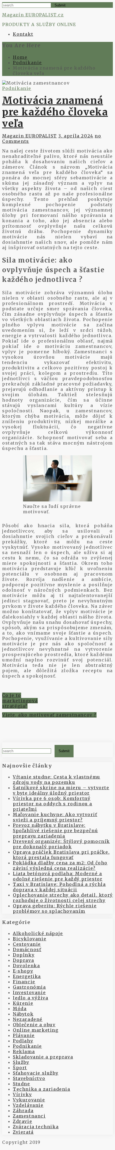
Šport (20, 1067)
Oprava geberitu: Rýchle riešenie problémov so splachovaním (55, 908)
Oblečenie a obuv (34, 1024)
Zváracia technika (36, 1126)
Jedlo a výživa (30, 997)
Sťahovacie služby (35, 1073)
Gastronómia (29, 987)
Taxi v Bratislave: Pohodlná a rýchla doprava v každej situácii (59, 887)
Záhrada (23, 1110)
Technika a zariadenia (41, 1089)
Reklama (24, 1051)
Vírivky (22, 1094)
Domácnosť (27, 949)
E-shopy (23, 971)
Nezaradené (28, 1019)
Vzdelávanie (28, 1105)
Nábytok (23, 1014)
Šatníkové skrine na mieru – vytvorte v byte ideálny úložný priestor (61, 790)
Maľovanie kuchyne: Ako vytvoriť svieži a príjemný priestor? (55, 817)
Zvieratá (23, 1132)
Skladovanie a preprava (43, 1057)
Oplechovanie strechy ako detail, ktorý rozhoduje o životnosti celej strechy (63, 897)
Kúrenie (23, 1003)
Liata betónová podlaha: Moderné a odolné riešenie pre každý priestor (57, 876)
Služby (21, 1062)
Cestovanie (27, 944)
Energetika (27, 976)
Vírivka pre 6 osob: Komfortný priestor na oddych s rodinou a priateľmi (52, 804)
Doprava (23, 960)
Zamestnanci (29, 1116)
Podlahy (23, 1040)
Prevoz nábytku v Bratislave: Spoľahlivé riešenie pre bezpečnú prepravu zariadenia (55, 831)
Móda (19, 1008)
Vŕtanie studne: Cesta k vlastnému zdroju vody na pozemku (56, 779)
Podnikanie (16, 88)
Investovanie (29, 992)
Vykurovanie (29, 1099)
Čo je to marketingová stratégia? (20, 701)
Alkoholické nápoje (38, 933)
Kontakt (23, 34)
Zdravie (22, 1121)
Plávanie (24, 1035)
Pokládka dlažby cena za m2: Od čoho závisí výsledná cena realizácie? (60, 865)
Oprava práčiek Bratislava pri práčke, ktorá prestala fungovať (61, 854)
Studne (21, 1083)
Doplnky (23, 955)
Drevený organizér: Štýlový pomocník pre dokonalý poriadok (61, 844)
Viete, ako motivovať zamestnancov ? (49, 715)
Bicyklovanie (29, 938)
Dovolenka (26, 965)
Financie (24, 981)
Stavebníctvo (29, 1078)
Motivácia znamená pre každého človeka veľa (55, 112)
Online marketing (36, 1030)
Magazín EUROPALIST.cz (33, 14)
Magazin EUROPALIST (29, 136)
